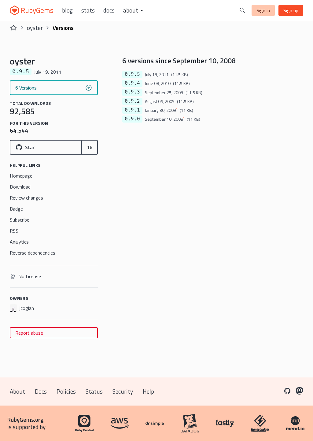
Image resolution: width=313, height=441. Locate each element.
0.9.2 (132, 101)
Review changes (26, 197)
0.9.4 (132, 83)
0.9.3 (132, 92)
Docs (109, 10)
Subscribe (19, 219)
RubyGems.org (25, 419)
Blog (67, 10)
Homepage (21, 175)
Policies (66, 391)
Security (122, 391)
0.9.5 (132, 74)
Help (148, 391)
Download (20, 186)
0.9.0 (132, 119)
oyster (35, 27)
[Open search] (242, 10)
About (17, 391)
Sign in (263, 10)
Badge (16, 208)
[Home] (13, 28)
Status (94, 391)
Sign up (290, 10)
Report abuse (29, 332)
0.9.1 (132, 110)
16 (89, 147)
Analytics (19, 241)
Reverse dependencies (32, 252)
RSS (14, 230)
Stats (88, 10)
